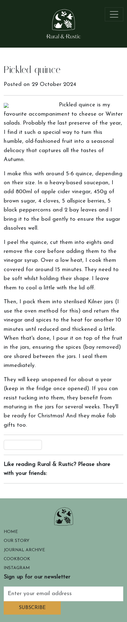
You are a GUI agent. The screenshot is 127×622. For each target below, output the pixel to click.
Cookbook (17, 559)
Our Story (16, 541)
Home (11, 532)
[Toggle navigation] (114, 14)
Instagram (17, 568)
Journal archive (24, 550)
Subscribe (32, 607)
